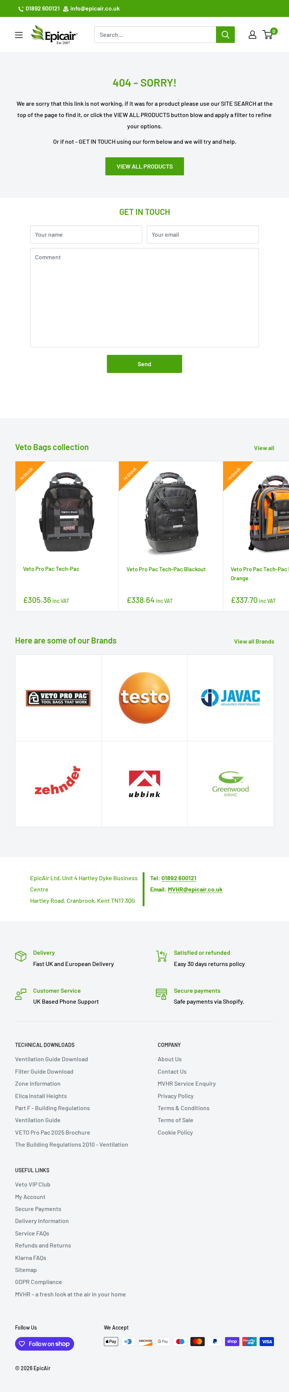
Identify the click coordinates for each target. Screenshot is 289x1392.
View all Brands (254, 641)
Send (144, 363)
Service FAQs (32, 1233)
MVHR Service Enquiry (187, 1083)
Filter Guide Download (44, 1071)
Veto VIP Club (32, 1184)
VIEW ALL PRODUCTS (145, 166)
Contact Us (172, 1071)
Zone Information (38, 1083)
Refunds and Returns (43, 1245)
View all (264, 447)
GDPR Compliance (38, 1281)
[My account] (252, 34)
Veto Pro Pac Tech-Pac (51, 568)
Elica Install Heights (41, 1095)
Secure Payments (38, 1208)
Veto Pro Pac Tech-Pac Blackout (166, 569)
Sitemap (26, 1269)
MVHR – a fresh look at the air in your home (70, 1294)
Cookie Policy (175, 1132)
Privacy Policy (176, 1095)
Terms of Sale (175, 1119)
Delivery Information (42, 1220)
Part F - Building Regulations (52, 1107)
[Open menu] (19, 35)
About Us (170, 1058)
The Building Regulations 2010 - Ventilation (71, 1144)
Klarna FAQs (30, 1257)
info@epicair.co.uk (95, 8)
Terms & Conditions (184, 1107)
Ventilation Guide (38, 1119)
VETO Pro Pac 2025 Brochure (52, 1132)
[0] (267, 34)
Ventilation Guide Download (51, 1058)
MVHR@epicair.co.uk (195, 889)
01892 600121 (43, 8)
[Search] (225, 34)
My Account (30, 1196)
